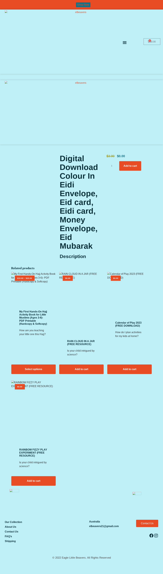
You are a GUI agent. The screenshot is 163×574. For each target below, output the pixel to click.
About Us (10, 526)
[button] (124, 42)
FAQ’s (8, 536)
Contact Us (11, 531)
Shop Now (83, 4)
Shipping (10, 541)
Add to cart (130, 165)
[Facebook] (151, 535)
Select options (33, 369)
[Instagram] (156, 535)
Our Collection (13, 522)
